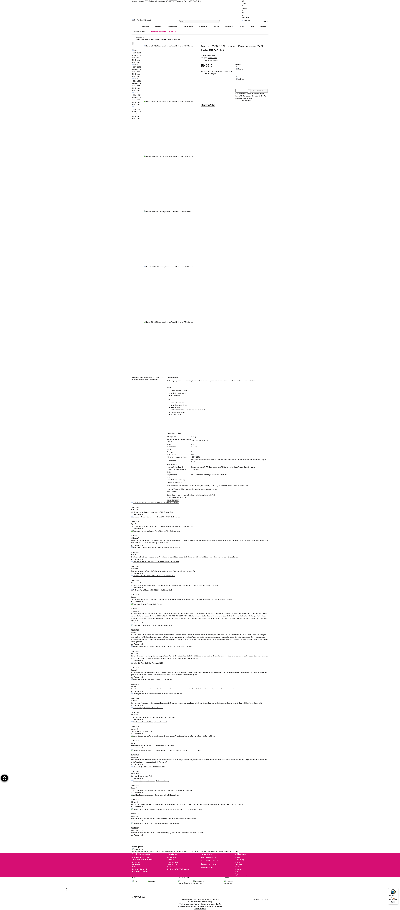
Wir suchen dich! (172, 862)
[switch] (393, 902)
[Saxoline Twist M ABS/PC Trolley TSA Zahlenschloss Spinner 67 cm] (155, 561)
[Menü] (396, 889)
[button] (264, 21)
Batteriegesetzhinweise (140, 871)
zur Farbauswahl (137, 514)
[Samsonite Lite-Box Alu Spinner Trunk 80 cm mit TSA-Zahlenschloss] (155, 531)
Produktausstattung (139, 377)
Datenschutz (136, 867)
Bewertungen (153, 379)
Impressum (136, 862)
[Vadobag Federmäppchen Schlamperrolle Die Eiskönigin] (155, 795)
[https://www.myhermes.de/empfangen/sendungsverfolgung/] (151, 881)
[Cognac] (239, 70)
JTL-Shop (264, 899)
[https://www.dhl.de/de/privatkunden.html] (134, 881)
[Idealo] (230, 882)
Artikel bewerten (173, 500)
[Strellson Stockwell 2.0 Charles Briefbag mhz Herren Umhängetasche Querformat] (161, 646)
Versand (216, 899)
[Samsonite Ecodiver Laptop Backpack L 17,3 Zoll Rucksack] (152, 679)
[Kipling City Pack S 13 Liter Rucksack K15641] (147, 663)
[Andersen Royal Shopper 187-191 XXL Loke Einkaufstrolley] (152, 590)
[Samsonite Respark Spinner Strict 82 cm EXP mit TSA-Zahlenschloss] (156, 517)
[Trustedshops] (200, 882)
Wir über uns (171, 867)
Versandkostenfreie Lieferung (222, 71)
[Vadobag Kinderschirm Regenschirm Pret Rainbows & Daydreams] (156, 693)
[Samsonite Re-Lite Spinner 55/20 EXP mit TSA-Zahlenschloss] (153, 576)
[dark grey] (240, 81)
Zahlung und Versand (139, 869)
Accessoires (212, 58)
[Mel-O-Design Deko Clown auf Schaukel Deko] (148, 767)
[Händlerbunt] (185, 882)
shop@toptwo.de (206, 867)
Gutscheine (170, 860)
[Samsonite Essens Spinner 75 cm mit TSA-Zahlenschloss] (151, 625)
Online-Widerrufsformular (140, 857)
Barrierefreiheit (172, 857)
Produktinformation (153, 377)
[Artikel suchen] (219, 21)
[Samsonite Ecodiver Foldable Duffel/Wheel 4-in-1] (148, 604)
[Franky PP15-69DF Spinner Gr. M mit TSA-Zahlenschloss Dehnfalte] (155, 503)
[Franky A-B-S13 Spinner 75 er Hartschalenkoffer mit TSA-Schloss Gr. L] (156, 823)
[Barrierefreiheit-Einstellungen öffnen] (4, 778)
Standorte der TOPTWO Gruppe (178, 869)
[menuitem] (144, 26)
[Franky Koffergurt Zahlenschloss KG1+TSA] (147, 708)
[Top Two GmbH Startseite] (141, 20)
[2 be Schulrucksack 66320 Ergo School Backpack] (149, 722)
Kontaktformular (172, 864)
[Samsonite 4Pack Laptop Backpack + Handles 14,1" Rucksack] (155, 547)
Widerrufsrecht (137, 864)
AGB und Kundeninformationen (142, 860)
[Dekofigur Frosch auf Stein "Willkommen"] (150, 781)
